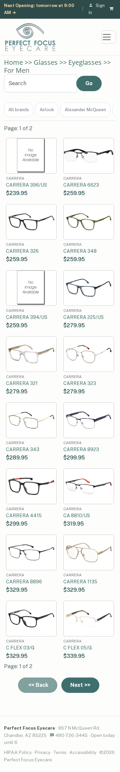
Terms (59, 752)
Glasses (46, 62)
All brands (18, 109)
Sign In (97, 9)
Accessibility (82, 752)
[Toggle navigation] (108, 37)
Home (13, 62)
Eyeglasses (85, 62)
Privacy (42, 752)
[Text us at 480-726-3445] (52, 735)
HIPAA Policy (18, 752)
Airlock (47, 109)
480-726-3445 (71, 735)
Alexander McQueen (85, 109)
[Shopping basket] (112, 9)
